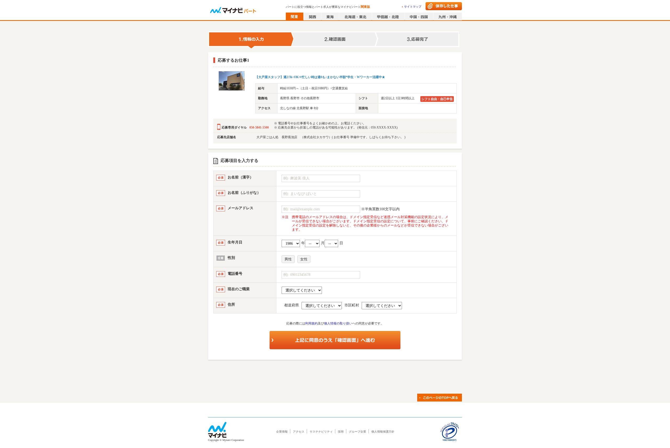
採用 (341, 431)
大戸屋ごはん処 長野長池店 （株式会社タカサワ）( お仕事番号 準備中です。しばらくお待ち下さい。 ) (330, 137)
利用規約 (311, 323)
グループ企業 (357, 431)
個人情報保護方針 (382, 431)
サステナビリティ (321, 431)
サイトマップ (412, 6)
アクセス (298, 431)
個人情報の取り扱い (338, 323)
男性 (288, 259)
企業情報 (282, 431)
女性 (304, 259)
